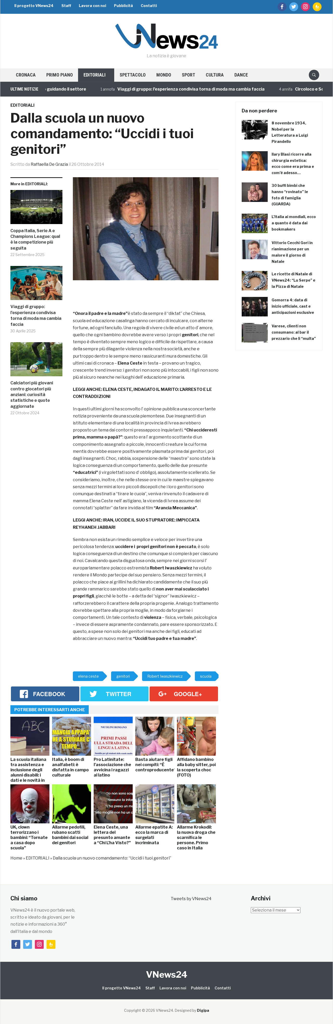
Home (16, 858)
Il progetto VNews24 (34, 5)
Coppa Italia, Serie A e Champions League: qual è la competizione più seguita (35, 239)
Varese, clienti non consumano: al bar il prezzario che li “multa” (294, 332)
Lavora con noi (92, 5)
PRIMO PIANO (59, 75)
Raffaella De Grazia (49, 164)
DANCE (241, 75)
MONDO (163, 75)
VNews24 (166, 974)
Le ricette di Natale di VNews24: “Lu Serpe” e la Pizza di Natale (293, 280)
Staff (66, 5)
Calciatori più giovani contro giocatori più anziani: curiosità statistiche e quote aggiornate (31, 394)
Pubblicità (123, 5)
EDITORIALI (95, 75)
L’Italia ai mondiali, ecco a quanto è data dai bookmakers (294, 222)
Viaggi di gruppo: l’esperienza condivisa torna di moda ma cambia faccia (173, 89)
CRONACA (26, 75)
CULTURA (215, 75)
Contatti (149, 5)
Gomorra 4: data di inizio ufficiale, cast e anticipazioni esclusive (293, 306)
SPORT (188, 75)
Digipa (203, 1010)
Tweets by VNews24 (191, 898)
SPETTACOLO (133, 75)
